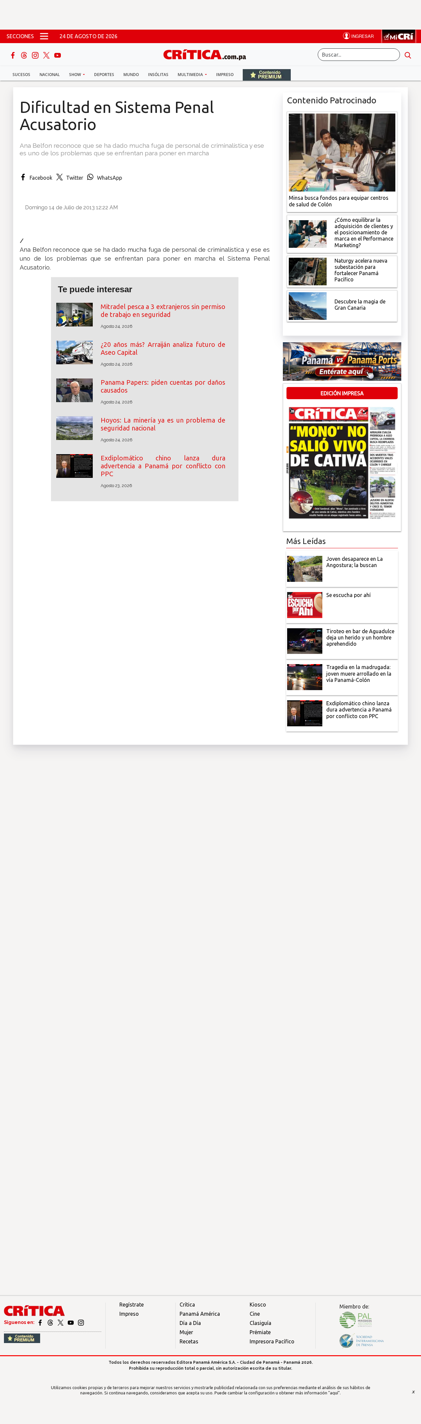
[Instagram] (35, 55)
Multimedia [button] (191, 74)
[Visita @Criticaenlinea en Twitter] (50, 1322)
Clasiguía (260, 1323)
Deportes (104, 74)
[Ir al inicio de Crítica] (208, 53)
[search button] (408, 54)
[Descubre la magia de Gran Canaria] (308, 305)
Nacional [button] (49, 74)
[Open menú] (44, 36)
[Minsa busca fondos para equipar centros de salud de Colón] (342, 152)
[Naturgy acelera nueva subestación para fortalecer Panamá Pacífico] (308, 271)
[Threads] (24, 55)
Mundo (131, 74)
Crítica (187, 1304)
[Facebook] (13, 55)
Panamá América (200, 1314)
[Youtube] (57, 55)
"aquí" (334, 1392)
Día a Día (190, 1323)
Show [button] (75, 74)
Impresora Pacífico (272, 1341)
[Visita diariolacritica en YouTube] (71, 1322)
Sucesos (21, 74)
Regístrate (131, 1304)
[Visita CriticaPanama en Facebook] (40, 1322)
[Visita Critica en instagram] (81, 1322)
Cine (255, 1314)
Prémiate (260, 1332)
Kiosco (258, 1304)
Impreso (225, 74)
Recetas (189, 1341)
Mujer (186, 1332)
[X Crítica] (47, 55)
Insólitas (158, 74)
